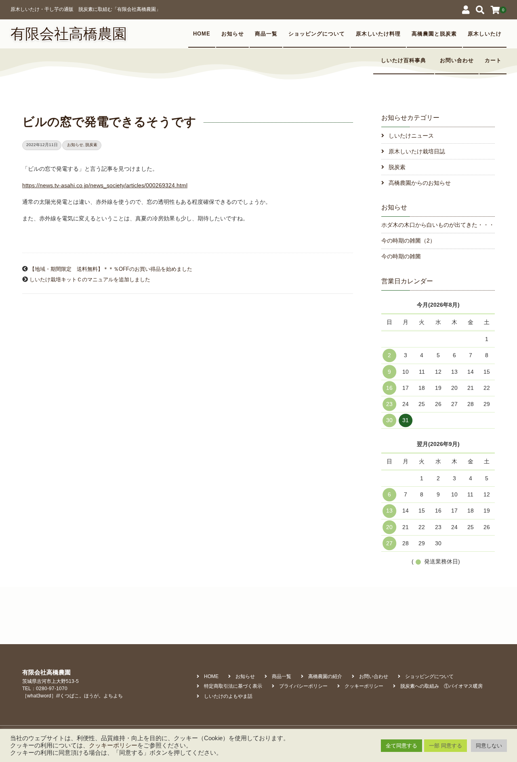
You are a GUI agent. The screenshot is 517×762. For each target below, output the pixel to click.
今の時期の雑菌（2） (408, 240)
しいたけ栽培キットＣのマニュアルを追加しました (89, 280)
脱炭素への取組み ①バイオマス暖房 (441, 686)
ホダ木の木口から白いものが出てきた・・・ (437, 225)
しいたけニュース (411, 135)
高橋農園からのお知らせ (420, 183)
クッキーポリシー (364, 686)
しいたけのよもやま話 (228, 696)
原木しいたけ (485, 34)
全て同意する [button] (401, 746)
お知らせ (232, 34)
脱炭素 (91, 144)
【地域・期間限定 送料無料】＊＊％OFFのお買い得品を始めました (110, 269)
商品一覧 (266, 34)
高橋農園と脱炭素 (434, 34)
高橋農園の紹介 (325, 676)
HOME (201, 34)
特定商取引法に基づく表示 (233, 686)
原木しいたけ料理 (378, 34)
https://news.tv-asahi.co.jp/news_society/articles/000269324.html (104, 185)
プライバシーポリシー (303, 686)
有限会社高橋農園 (69, 34)
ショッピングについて (316, 34)
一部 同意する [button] (445, 746)
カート (493, 60)
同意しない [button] (489, 746)
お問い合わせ (457, 60)
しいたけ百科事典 (406, 60)
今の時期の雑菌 (401, 256)
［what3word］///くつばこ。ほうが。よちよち (72, 696)
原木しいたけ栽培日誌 (417, 151)
